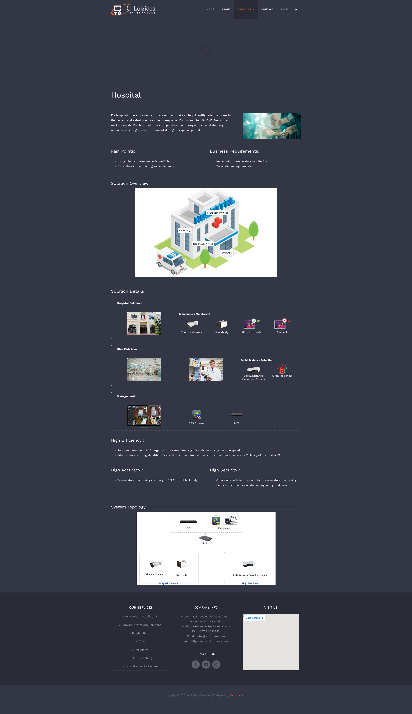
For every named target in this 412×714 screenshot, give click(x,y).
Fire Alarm (141, 649)
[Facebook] (196, 664)
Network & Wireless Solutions (141, 624)
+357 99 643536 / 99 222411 (211, 626)
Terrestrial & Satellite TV (141, 616)
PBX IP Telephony (141, 658)
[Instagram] (216, 664)
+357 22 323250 (211, 621)
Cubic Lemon (237, 695)
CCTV (141, 641)
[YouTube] (206, 664)
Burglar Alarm (141, 633)
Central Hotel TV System (141, 666)
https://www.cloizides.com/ (209, 641)
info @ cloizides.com (211, 636)
